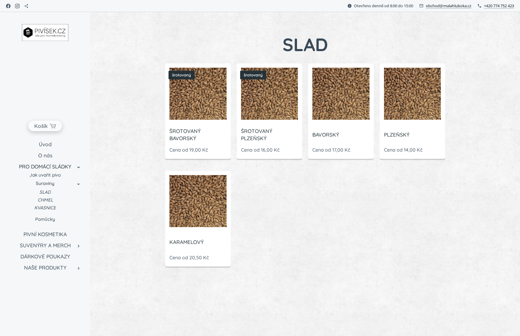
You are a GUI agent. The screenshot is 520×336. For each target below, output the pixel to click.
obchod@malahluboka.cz (448, 5)
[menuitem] (45, 144)
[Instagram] (17, 6)
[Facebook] (8, 6)
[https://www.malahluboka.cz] (26, 6)
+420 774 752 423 (499, 5)
